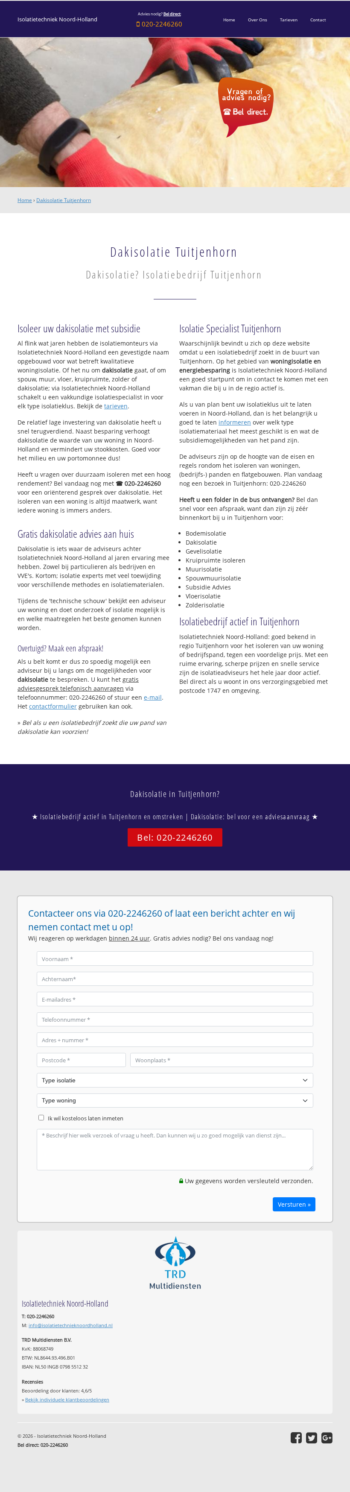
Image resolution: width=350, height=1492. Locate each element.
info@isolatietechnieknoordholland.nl (71, 1325)
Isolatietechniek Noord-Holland (57, 19)
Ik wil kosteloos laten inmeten (85, 1118)
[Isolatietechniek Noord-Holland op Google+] (326, 1437)
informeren (235, 422)
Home (25, 200)
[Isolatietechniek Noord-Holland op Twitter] (311, 1437)
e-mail (153, 697)
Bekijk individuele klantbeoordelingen (67, 1399)
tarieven (116, 406)
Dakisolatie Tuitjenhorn (63, 200)
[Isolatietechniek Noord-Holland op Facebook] (296, 1437)
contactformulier (53, 706)
